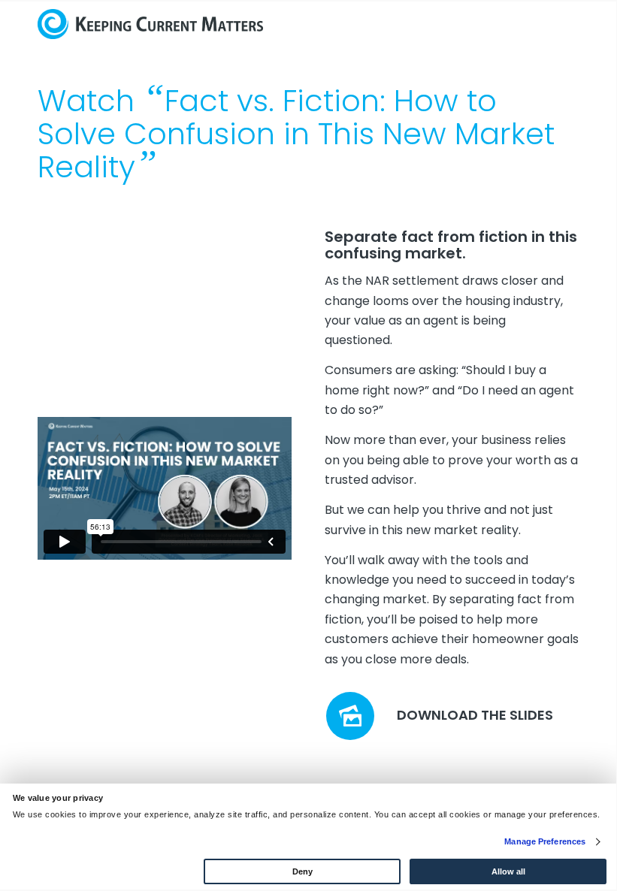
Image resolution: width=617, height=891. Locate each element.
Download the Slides (475, 714)
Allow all (508, 871)
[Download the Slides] (350, 716)
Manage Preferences (544, 841)
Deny (302, 871)
